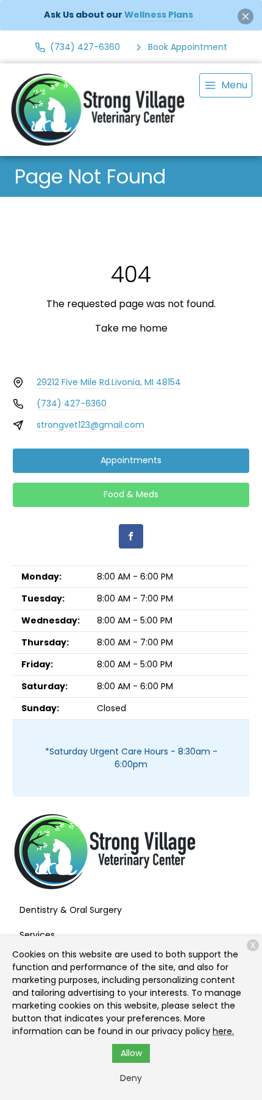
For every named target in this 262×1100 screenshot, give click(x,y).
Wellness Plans (158, 15)
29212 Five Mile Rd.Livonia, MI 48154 (109, 382)
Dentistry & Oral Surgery (70, 910)
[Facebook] (131, 536)
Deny (131, 1078)
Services (37, 935)
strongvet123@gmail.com (90, 425)
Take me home (131, 328)
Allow (131, 1053)
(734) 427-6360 (72, 403)
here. (223, 1031)
